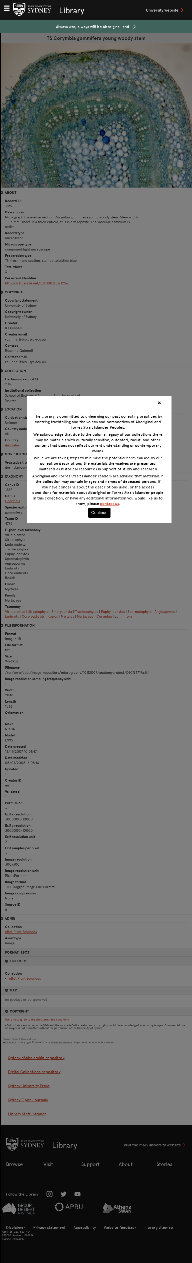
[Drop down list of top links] (9, 7)
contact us (109, 503)
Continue (99, 513)
